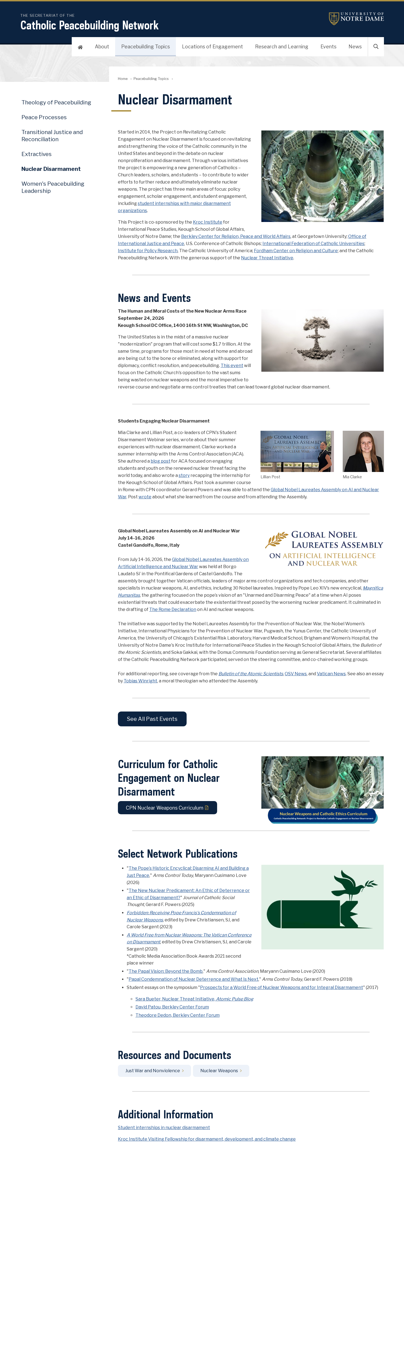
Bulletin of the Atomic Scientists (250, 673)
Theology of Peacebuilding (56, 102)
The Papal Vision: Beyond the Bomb (166, 971)
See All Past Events (152, 719)
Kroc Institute (207, 222)
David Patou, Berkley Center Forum (172, 1007)
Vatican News (331, 673)
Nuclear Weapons (219, 1071)
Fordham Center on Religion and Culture (296, 250)
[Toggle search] (376, 46)
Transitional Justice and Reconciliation (52, 136)
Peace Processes (44, 117)
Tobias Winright (140, 680)
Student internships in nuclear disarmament (164, 1127)
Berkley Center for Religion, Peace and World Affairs (235, 236)
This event (232, 365)
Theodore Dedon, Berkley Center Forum (177, 1015)
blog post (160, 461)
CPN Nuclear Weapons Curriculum (164, 808)
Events (328, 46)
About (102, 46)
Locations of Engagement (212, 46)
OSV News (296, 673)
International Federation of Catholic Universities (313, 243)
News (355, 46)
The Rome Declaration (172, 609)
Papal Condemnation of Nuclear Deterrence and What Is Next (193, 979)
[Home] (80, 46)
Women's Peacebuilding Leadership (52, 187)
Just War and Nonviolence (152, 1071)
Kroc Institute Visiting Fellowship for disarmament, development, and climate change (207, 1139)
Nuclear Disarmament (51, 169)
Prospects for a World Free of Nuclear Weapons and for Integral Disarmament (281, 987)
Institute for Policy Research (148, 250)
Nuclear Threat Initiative (267, 257)
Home (123, 79)
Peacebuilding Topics (145, 46)
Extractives (36, 154)
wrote (145, 496)
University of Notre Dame (356, 18)
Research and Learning (281, 46)
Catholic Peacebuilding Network (89, 25)
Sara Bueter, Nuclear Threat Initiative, (194, 999)
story (184, 475)
